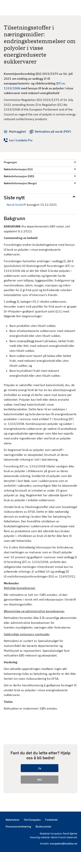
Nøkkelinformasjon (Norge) (20, 183)
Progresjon (10, 162)
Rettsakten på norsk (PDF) (53, 131)
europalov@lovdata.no (63, 843)
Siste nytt (14, 197)
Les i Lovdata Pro (20, 140)
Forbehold (51, 819)
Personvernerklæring (18, 826)
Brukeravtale (43, 826)
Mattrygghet (17, 131)
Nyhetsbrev (12, 819)
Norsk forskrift (16, 204)
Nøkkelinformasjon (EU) (18, 169)
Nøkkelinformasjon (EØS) (19, 176)
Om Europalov (32, 819)
